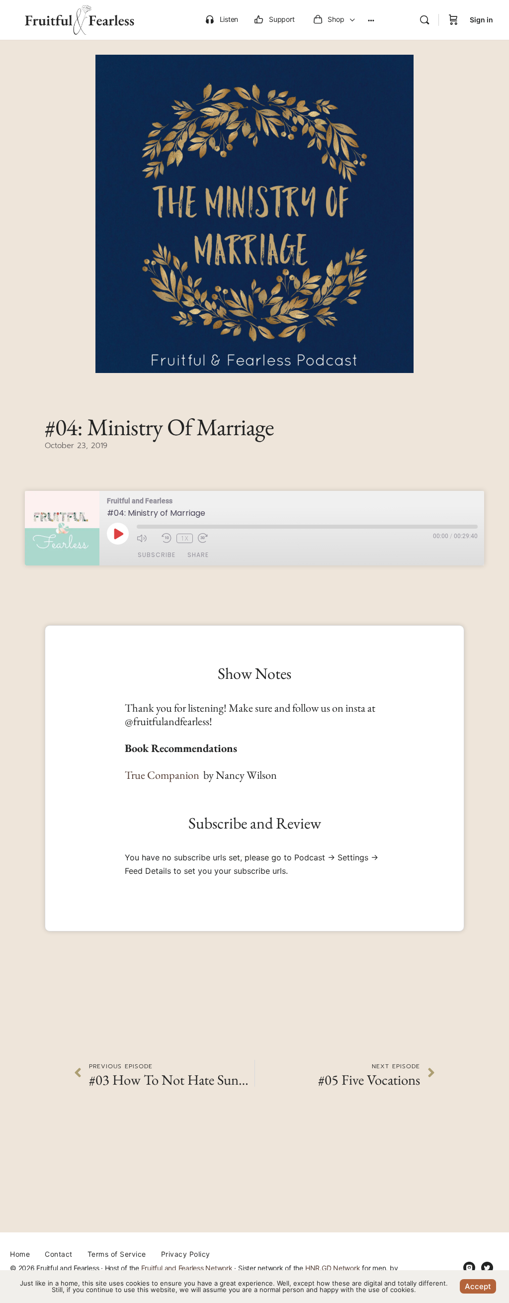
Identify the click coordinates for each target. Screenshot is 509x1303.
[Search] (424, 20)
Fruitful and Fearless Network (187, 1268)
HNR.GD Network (332, 1268)
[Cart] (453, 20)
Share (198, 555)
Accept (478, 1286)
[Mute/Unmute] (147, 538)
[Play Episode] (118, 534)
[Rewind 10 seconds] (166, 538)
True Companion (163, 774)
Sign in (481, 19)
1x (184, 538)
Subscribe (156, 555)
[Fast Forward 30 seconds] (208, 538)
